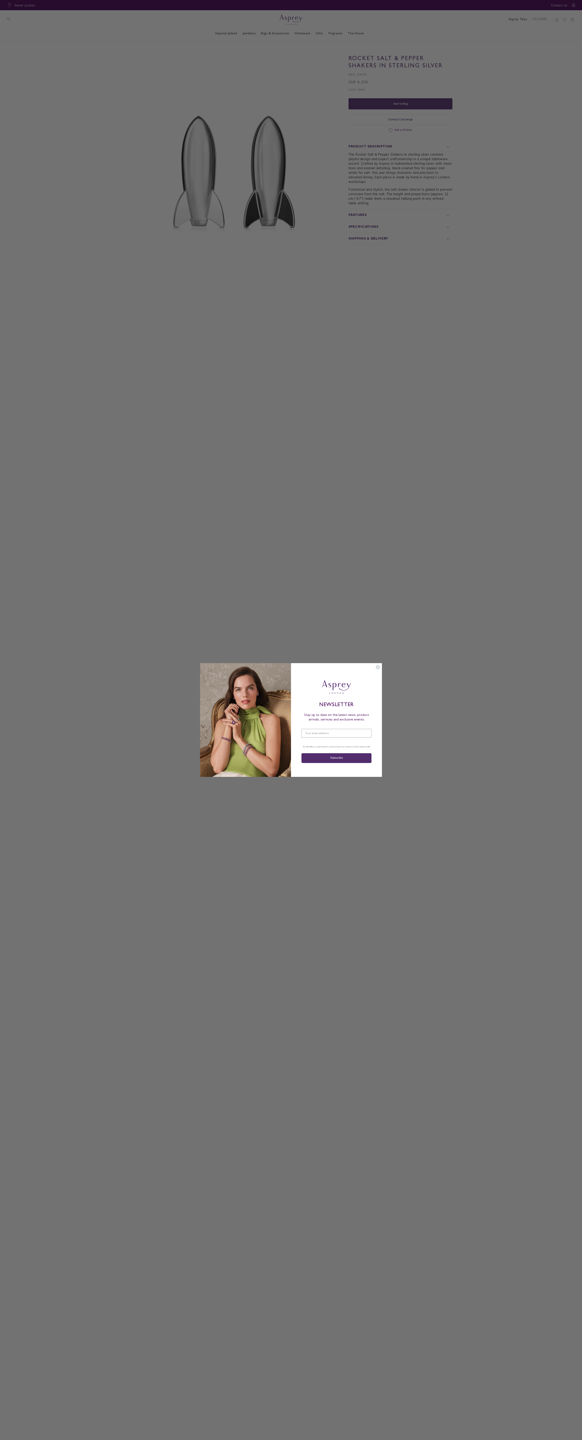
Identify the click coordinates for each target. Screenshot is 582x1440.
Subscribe (336, 758)
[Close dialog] (378, 667)
